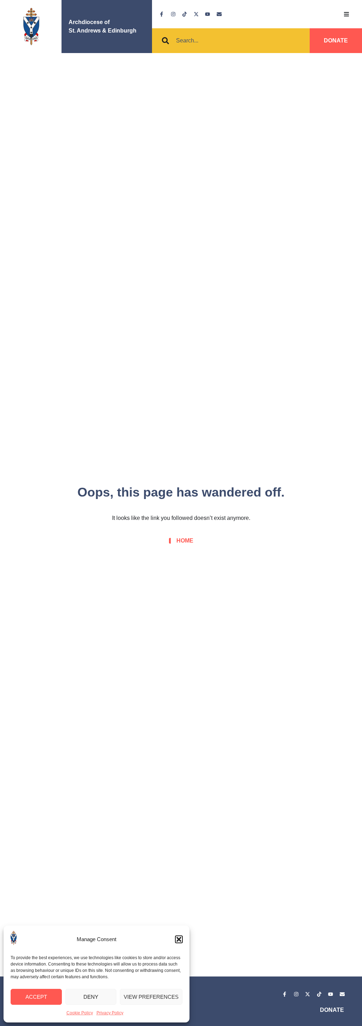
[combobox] (211, 40)
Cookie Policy (79, 1012)
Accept (36, 997)
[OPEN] (346, 14)
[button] (178, 939)
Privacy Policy (110, 1012)
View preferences (151, 997)
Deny (90, 997)
